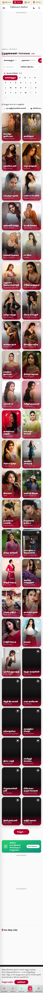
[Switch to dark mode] (34, 8)
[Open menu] (3, 8)
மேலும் (20, 832)
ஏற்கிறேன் (21, 982)
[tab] (10, 60)
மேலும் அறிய (7, 982)
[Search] (39, 8)
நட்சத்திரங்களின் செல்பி (15, 108)
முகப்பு (5, 49)
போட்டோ (13, 49)
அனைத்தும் (10, 77)
